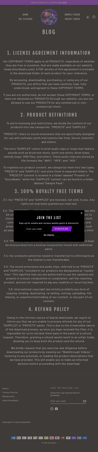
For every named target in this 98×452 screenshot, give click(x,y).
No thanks (49, 234)
